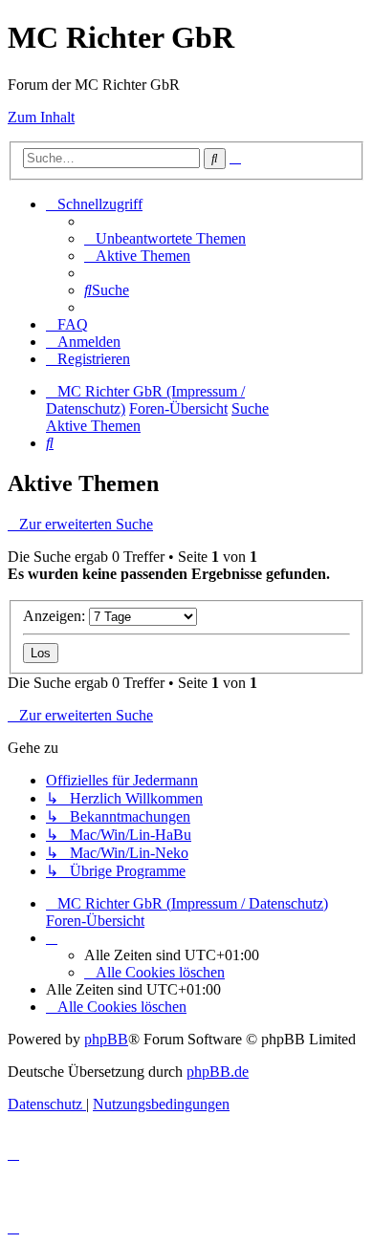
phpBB (106, 1039)
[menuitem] (165, 238)
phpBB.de (217, 1071)
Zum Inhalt (41, 117)
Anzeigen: (56, 616)
